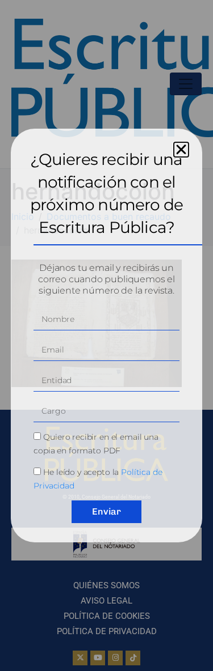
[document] (106, 335)
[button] (181, 149)
